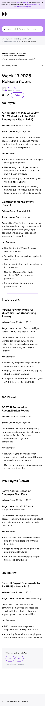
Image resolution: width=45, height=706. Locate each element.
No (19, 658)
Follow (17, 95)
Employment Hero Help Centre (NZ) (16, 39)
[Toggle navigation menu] (41, 14)
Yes (10, 658)
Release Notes (10, 41)
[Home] (4, 14)
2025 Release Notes (27, 41)
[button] (22, 65)
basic (18, 2)
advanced (26, 2)
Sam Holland (12, 88)
